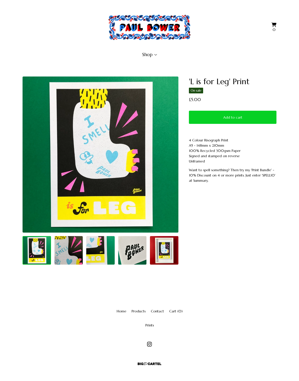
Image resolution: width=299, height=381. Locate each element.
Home (121, 311)
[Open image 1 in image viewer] (100, 155)
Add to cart (232, 117)
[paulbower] (149, 27)
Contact (157, 311)
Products (139, 311)
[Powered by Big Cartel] (149, 364)
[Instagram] (149, 344)
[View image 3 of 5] (100, 250)
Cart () (176, 311)
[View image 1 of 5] (37, 250)
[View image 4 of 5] (132, 250)
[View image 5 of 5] (164, 250)
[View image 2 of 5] (69, 250)
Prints (149, 325)
